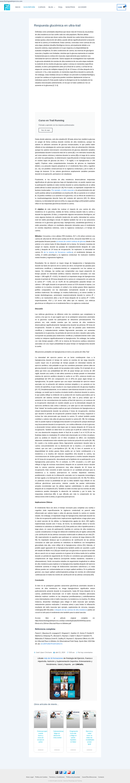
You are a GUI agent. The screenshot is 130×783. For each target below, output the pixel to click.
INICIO (17, 7)
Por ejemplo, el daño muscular (62, 190)
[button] (54, 7)
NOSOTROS (70, 7)
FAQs (60, 7)
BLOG (51, 7)
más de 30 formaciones (53, 658)
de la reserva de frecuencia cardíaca (58, 252)
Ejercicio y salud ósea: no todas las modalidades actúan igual (90, 737)
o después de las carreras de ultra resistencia (70, 610)
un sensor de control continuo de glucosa (71, 241)
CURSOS (41, 7)
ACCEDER (82, 7)
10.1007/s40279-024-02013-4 (51, 644)
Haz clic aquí (45, 130)
